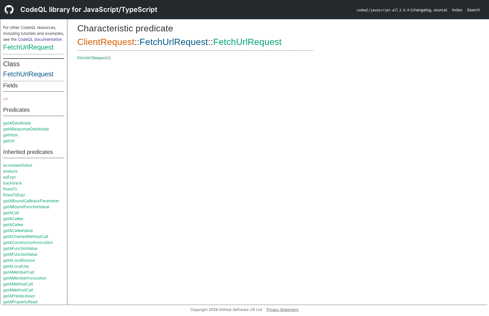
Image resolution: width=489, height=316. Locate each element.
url (5, 98)
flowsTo (10, 188)
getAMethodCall (18, 283)
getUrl (8, 140)
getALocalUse (16, 266)
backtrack (12, 182)
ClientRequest (105, 42)
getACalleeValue (18, 230)
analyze (10, 171)
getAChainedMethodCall (25, 236)
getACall (11, 212)
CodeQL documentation (40, 39)
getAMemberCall (18, 272)
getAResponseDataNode (26, 128)
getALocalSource (19, 260)
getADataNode (17, 123)
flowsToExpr (14, 194)
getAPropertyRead (20, 301)
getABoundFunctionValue (26, 206)
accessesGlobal (17, 165)
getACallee (13, 218)
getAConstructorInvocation (28, 242)
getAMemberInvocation (24, 278)
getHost (10, 134)
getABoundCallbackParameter (31, 200)
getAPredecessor (19, 295)
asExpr (9, 177)
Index (457, 9)
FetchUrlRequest (28, 47)
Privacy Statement (283, 309)
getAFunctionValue (20, 248)
